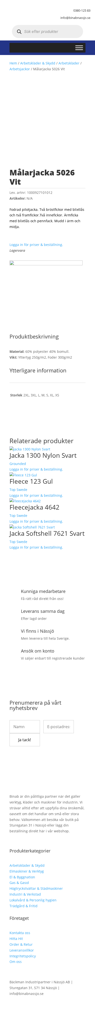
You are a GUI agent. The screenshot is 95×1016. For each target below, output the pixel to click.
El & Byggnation (22, 877)
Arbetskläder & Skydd (37, 63)
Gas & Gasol (19, 882)
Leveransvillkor (22, 950)
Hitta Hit (16, 938)
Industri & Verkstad (25, 894)
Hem (13, 63)
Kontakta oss (20, 932)
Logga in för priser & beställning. (36, 244)
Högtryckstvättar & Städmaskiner (36, 888)
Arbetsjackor (20, 69)
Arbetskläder (68, 63)
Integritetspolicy (23, 956)
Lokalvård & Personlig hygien (33, 900)
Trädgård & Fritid (24, 906)
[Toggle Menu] (79, 48)
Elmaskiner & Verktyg (27, 871)
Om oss (16, 961)
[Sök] (19, 32)
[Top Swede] (46, 264)
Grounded (18, 463)
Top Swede (18, 489)
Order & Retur (21, 944)
